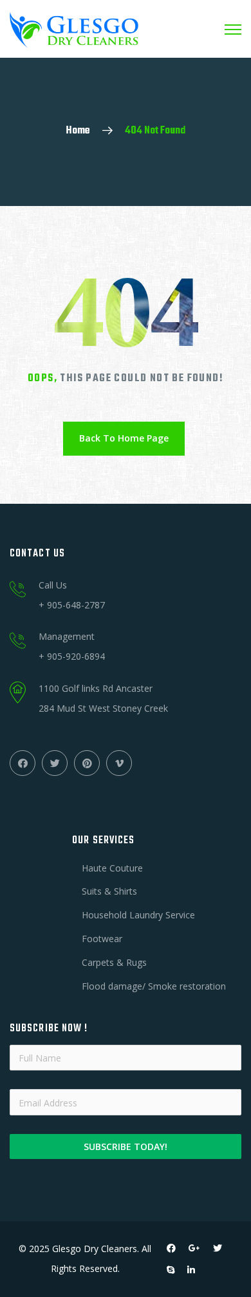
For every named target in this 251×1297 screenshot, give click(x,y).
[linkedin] (191, 1270)
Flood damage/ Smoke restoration (154, 986)
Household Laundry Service (138, 915)
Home (78, 131)
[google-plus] (194, 1248)
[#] (22, 763)
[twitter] (217, 1248)
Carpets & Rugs (114, 962)
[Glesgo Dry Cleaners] (74, 29)
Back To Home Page (124, 438)
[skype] (170, 1270)
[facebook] (171, 1248)
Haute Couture (112, 868)
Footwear (102, 938)
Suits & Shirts (109, 891)
